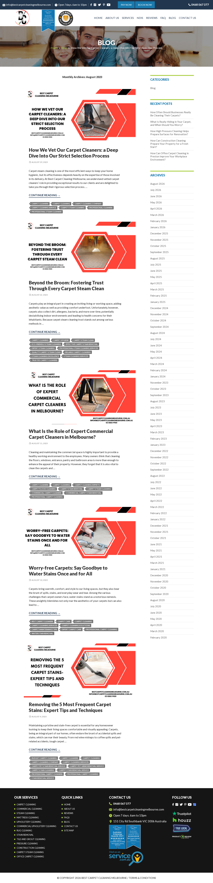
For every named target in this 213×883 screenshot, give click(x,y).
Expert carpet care (71, 629)
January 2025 (157, 301)
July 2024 (155, 339)
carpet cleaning (61, 204)
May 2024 (156, 351)
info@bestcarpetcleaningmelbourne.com (28, 4)
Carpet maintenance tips (44, 629)
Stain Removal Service (43, 778)
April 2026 (156, 208)
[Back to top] (207, 877)
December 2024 (159, 308)
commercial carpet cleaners (46, 493)
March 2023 (157, 432)
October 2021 (158, 537)
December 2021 (159, 525)
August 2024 (157, 332)
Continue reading (44, 195)
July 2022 (155, 482)
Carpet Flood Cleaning (44, 489)
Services (128, 17)
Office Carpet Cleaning (30, 856)
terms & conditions (142, 877)
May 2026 (156, 202)
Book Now (145, 4)
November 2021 (159, 531)
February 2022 (158, 513)
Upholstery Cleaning (29, 821)
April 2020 (156, 624)
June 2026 (156, 196)
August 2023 (157, 401)
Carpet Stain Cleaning (43, 770)
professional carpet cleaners (47, 774)
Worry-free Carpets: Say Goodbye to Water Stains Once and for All (68, 570)
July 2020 (155, 606)
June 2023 (156, 413)
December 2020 (159, 575)
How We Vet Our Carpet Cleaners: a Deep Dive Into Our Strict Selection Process (73, 153)
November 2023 (159, 382)
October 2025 (158, 245)
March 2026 (157, 214)
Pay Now (126, 4)
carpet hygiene (61, 340)
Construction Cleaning (31, 847)
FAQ (163, 17)
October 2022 (158, 463)
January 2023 (157, 444)
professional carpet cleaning (47, 497)
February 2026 (158, 221)
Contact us (71, 826)
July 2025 (155, 264)
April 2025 (156, 283)
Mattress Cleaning (28, 817)
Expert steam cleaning (43, 348)
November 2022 (159, 457)
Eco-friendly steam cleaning (46, 344)
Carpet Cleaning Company (88, 204)
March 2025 (157, 289)
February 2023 (158, 438)
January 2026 (157, 227)
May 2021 (156, 550)
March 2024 (157, 363)
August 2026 (157, 183)
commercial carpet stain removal (83, 493)
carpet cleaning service (44, 208)
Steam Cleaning (26, 813)
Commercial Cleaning (29, 808)
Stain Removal (25, 834)
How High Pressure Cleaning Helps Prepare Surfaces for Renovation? (169, 133)
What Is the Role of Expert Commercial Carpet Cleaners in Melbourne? (71, 434)
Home (98, 17)
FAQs (67, 817)
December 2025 (159, 233)
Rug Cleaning (24, 830)
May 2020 (156, 618)
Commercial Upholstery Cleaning (36, 826)
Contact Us (187, 17)
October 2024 (158, 320)
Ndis (140, 17)
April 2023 (156, 426)
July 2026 (155, 189)
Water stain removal (42, 633)
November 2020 (159, 581)
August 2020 (157, 600)
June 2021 (156, 544)
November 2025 (159, 239)
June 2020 (156, 612)
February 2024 (158, 370)
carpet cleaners (40, 204)
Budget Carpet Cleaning (44, 758)
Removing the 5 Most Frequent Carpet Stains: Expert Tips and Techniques (70, 707)
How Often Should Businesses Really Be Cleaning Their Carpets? (170, 114)
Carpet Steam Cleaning (30, 852)
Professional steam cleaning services (78, 348)
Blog (172, 17)
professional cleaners (100, 208)
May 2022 (156, 494)
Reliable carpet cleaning (78, 352)
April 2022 (156, 500)
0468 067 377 (200, 4)
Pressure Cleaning (27, 843)
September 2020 (159, 593)
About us (69, 808)
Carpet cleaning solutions (76, 625)
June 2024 (156, 345)
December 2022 (159, 450)
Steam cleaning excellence (45, 356)
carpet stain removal (71, 489)
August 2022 (157, 475)
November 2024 (159, 314)
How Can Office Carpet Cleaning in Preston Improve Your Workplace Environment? (169, 156)
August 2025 (157, 258)
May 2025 (156, 276)
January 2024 (157, 376)
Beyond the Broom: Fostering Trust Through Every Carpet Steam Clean (66, 285)
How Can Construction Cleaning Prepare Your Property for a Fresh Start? (169, 144)
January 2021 (157, 569)
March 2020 (157, 631)
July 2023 (155, 407)
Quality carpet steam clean (46, 352)
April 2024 (156, 357)
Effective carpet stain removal (82, 344)
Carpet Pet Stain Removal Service (48, 766)
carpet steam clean (83, 340)
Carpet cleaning (26, 804)
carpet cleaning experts (87, 485)
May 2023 (156, 419)
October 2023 (158, 388)
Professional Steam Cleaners (47, 212)
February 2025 (158, 295)
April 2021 (156, 556)
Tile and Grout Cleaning (31, 839)
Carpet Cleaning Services (44, 625)
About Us (112, 17)
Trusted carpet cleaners (44, 360)
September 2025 (159, 252)
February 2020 (158, 637)
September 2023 (159, 395)
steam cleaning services (76, 356)
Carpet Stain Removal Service (74, 770)
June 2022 (156, 488)
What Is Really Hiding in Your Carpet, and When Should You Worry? (170, 123)
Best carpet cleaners (42, 621)
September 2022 (159, 469)
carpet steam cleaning (73, 208)
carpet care (64, 621)
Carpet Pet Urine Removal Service (87, 766)
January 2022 (157, 519)
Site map (69, 830)
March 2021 (157, 562)
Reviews (151, 17)
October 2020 (158, 587)
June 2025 (156, 270)
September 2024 (159, 326)
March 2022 (157, 506)
